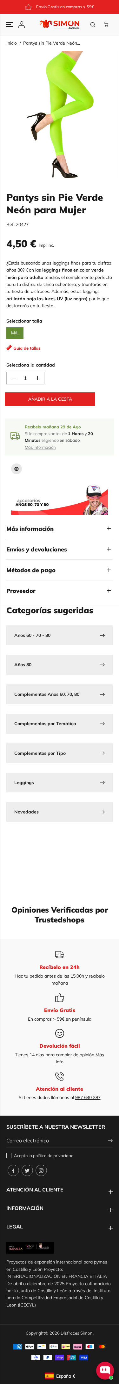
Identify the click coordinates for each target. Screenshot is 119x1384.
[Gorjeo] (27, 1170)
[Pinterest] (16, 468)
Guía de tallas (27, 348)
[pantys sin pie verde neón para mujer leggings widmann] (61, 114)
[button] (10, 24)
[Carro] (106, 24)
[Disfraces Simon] (59, 24)
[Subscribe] (110, 1141)
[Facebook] (13, 1170)
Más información (40, 447)
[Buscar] (92, 24)
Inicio (11, 43)
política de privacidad (53, 1155)
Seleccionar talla (24, 321)
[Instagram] (41, 1170)
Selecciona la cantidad (30, 365)
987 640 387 (88, 1097)
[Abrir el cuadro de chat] (105, 1371)
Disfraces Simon (77, 1333)
